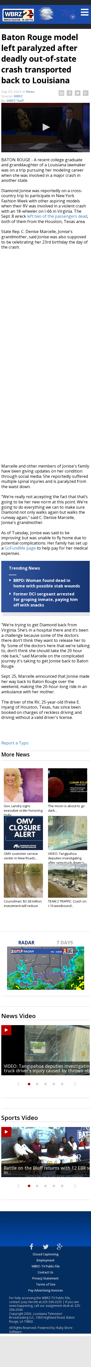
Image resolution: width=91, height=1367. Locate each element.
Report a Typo (15, 743)
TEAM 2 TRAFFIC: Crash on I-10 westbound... (67, 903)
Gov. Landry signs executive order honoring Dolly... (23, 810)
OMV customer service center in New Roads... (21, 855)
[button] (45, 127)
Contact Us (45, 1272)
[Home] (19, 15)
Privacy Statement (45, 1278)
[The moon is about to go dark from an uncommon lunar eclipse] (67, 785)
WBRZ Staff (15, 100)
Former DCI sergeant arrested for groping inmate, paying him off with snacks (45, 599)
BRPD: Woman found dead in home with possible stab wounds (46, 583)
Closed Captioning (46, 1254)
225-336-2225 (52, 1302)
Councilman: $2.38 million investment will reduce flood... (23, 906)
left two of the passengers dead (57, 216)
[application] (45, 127)
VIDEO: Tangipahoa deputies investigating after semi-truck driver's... (67, 858)
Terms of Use (45, 1284)
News (30, 91)
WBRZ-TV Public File (46, 1266)
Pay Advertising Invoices (45, 1290)
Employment (46, 1260)
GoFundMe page (20, 548)
